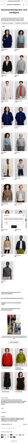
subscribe (14, 226)
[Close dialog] (23, 215)
